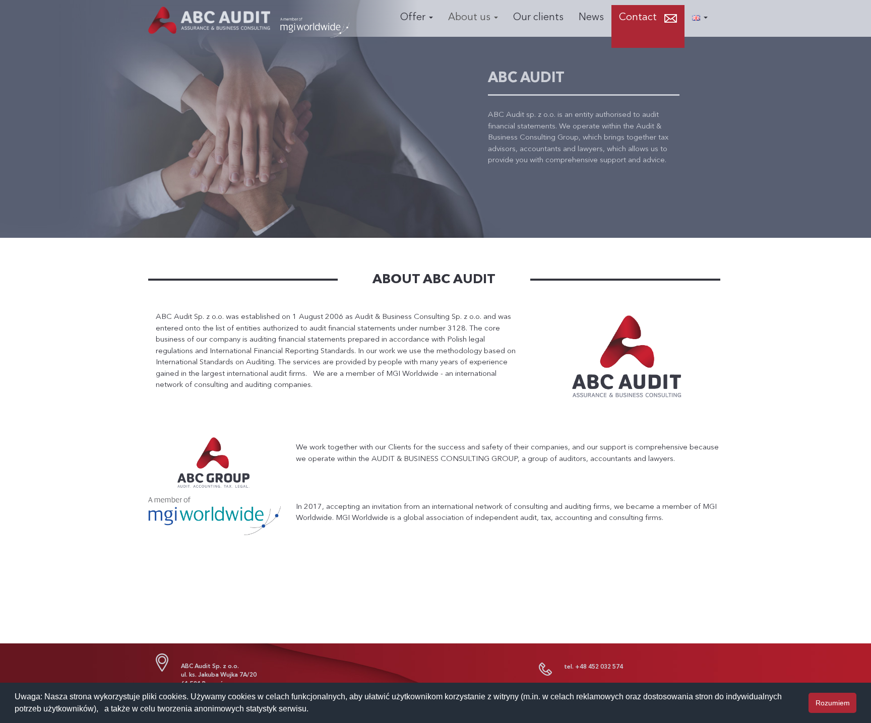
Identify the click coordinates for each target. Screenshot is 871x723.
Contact (638, 18)
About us (470, 18)
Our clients (538, 18)
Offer (414, 18)
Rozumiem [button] (833, 703)
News (591, 18)
